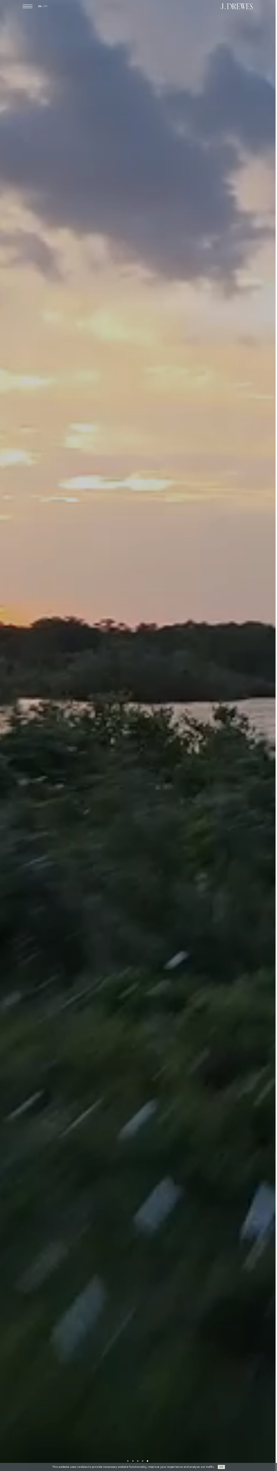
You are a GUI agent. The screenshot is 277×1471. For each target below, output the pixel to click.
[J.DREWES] (236, 6)
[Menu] (27, 6)
